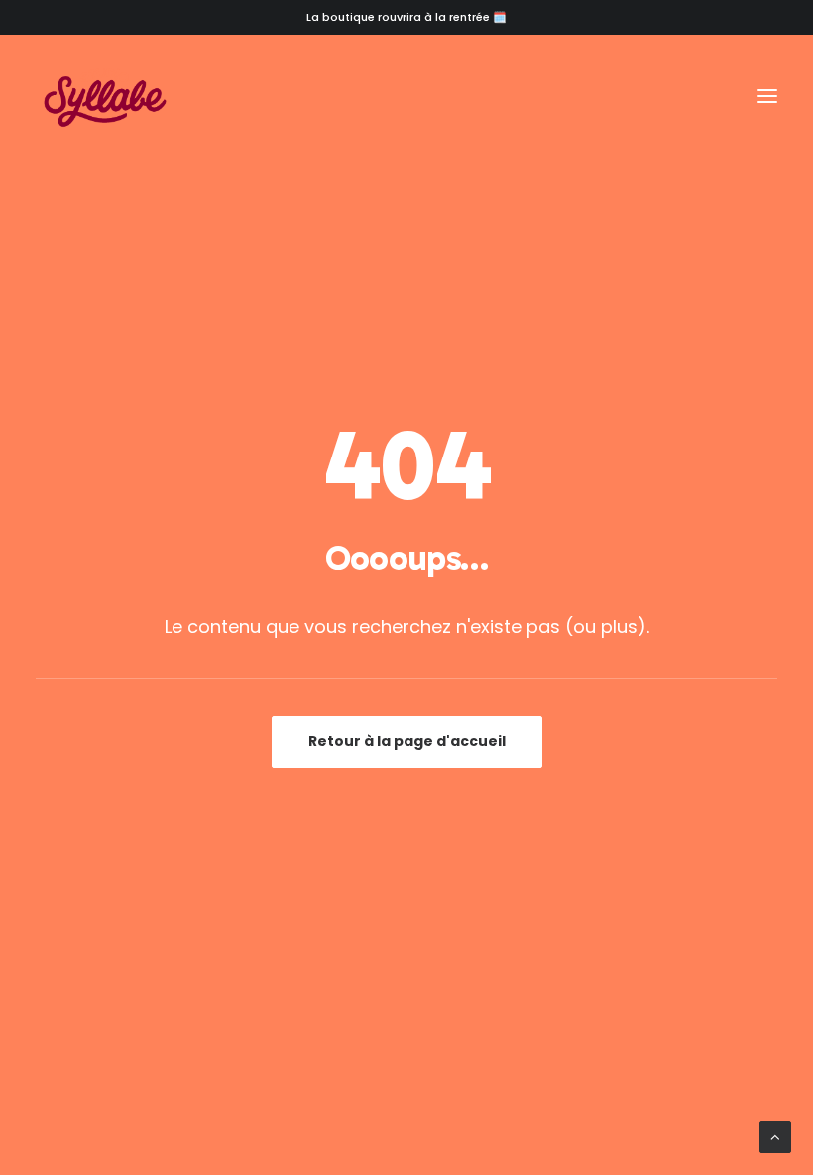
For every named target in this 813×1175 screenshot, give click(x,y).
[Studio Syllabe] (105, 96)
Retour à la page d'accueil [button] (407, 741)
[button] (767, 96)
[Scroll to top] (775, 1135)
